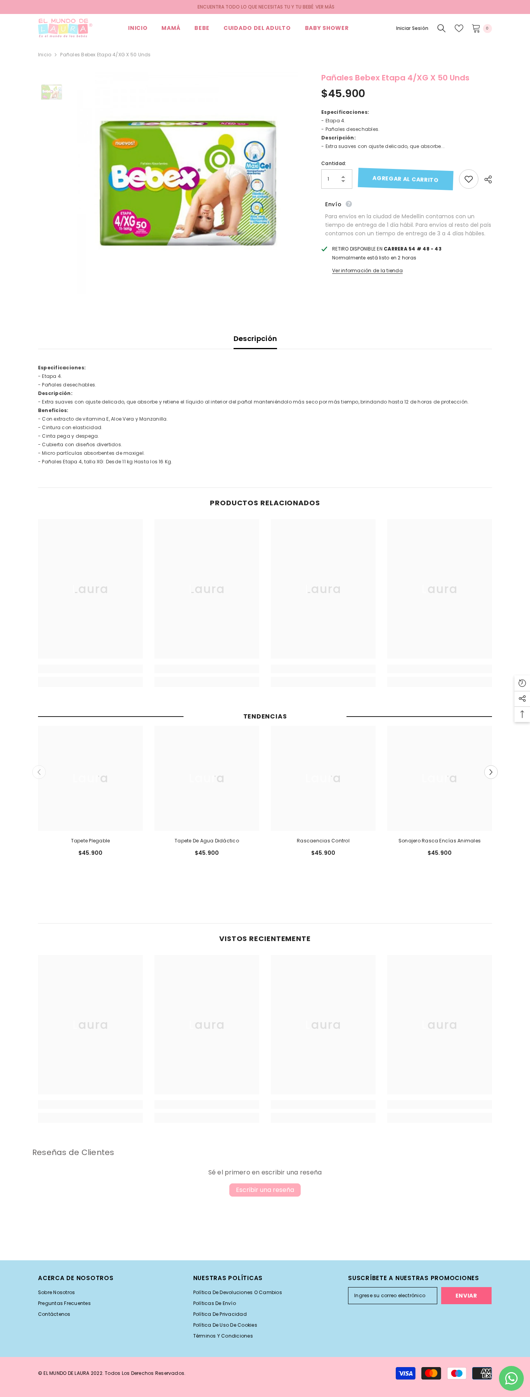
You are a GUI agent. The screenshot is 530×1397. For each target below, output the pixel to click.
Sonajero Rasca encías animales (439, 840)
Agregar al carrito (405, 179)
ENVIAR (466, 1296)
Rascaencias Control (323, 840)
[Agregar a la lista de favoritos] (468, 179)
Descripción (255, 338)
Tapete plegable (90, 840)
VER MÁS (324, 6)
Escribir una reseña (265, 1189)
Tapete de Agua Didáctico (207, 840)
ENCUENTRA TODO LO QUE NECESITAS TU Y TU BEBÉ (255, 6)
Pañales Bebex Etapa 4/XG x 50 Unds (395, 77)
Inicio (44, 54)
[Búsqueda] (441, 28)
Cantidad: (333, 163)
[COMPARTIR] (485, 179)
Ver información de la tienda (367, 270)
